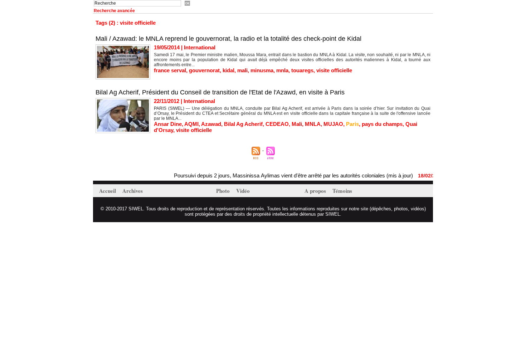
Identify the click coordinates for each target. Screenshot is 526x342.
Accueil (108, 191)
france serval (170, 70)
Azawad (211, 124)
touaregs (302, 70)
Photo (223, 191)
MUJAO (333, 124)
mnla (282, 70)
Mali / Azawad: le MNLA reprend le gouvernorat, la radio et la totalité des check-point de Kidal (228, 38)
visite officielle (334, 70)
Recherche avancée (114, 10)
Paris (352, 124)
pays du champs (382, 124)
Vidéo (243, 191)
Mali (297, 124)
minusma (261, 70)
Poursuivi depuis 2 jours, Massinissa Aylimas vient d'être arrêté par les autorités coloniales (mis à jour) (288, 175)
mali (242, 70)
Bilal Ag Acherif (243, 124)
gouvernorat (204, 70)
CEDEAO (277, 124)
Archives (132, 191)
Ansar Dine (168, 124)
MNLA (313, 124)
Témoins (342, 191)
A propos (316, 191)
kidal (228, 70)
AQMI (191, 124)
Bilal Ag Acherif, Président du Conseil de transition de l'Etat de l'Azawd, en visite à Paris (220, 92)
